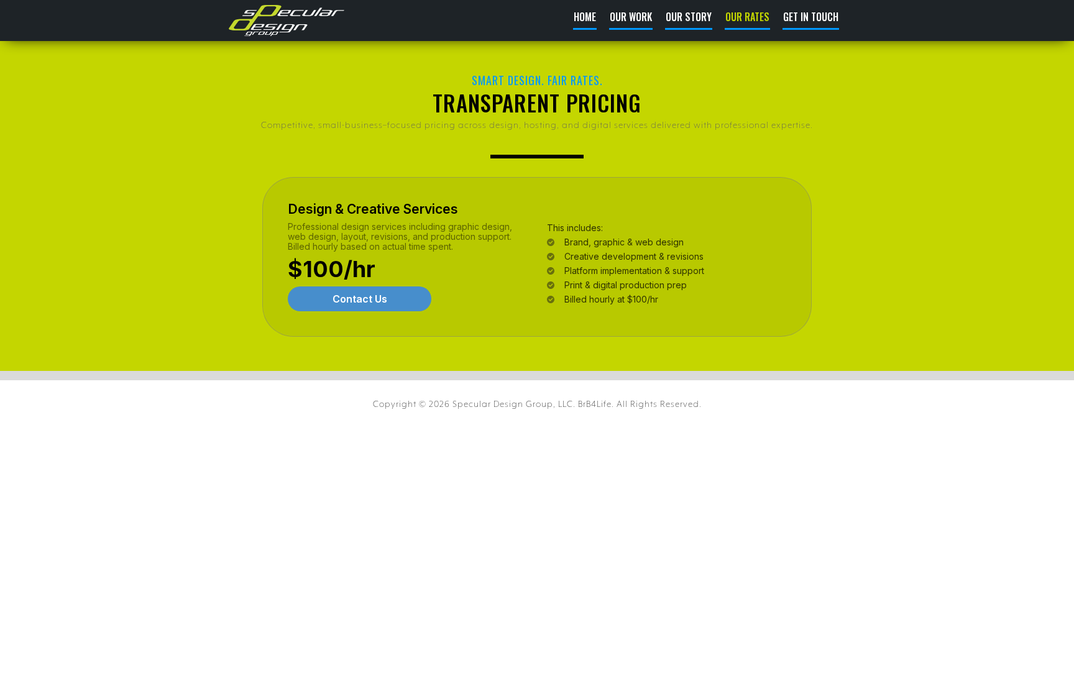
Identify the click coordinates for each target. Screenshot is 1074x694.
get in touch (810, 18)
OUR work (631, 18)
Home (585, 18)
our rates (747, 18)
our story (689, 18)
